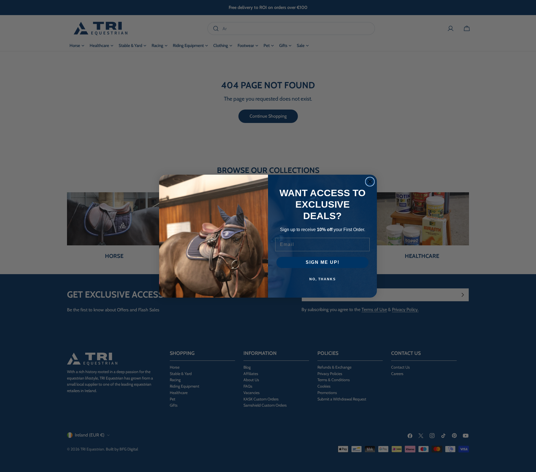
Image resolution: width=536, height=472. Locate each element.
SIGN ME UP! (322, 262)
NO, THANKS (322, 279)
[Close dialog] (370, 181)
